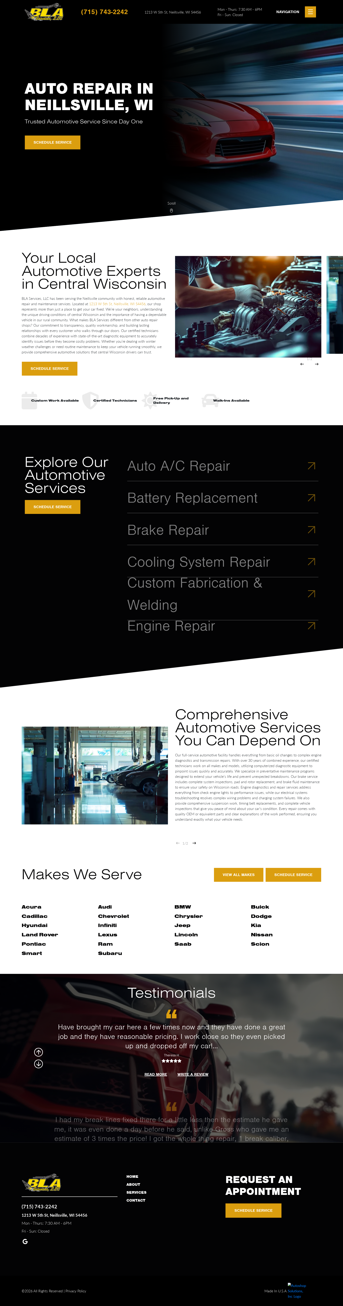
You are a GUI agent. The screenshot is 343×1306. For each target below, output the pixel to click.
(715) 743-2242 (104, 12)
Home (132, 1176)
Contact (135, 1200)
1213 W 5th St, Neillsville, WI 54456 (173, 12)
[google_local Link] (25, 1242)
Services (136, 1192)
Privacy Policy (76, 1290)
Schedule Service (53, 142)
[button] (302, 364)
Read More (156, 1074)
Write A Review (192, 1074)
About (133, 1184)
